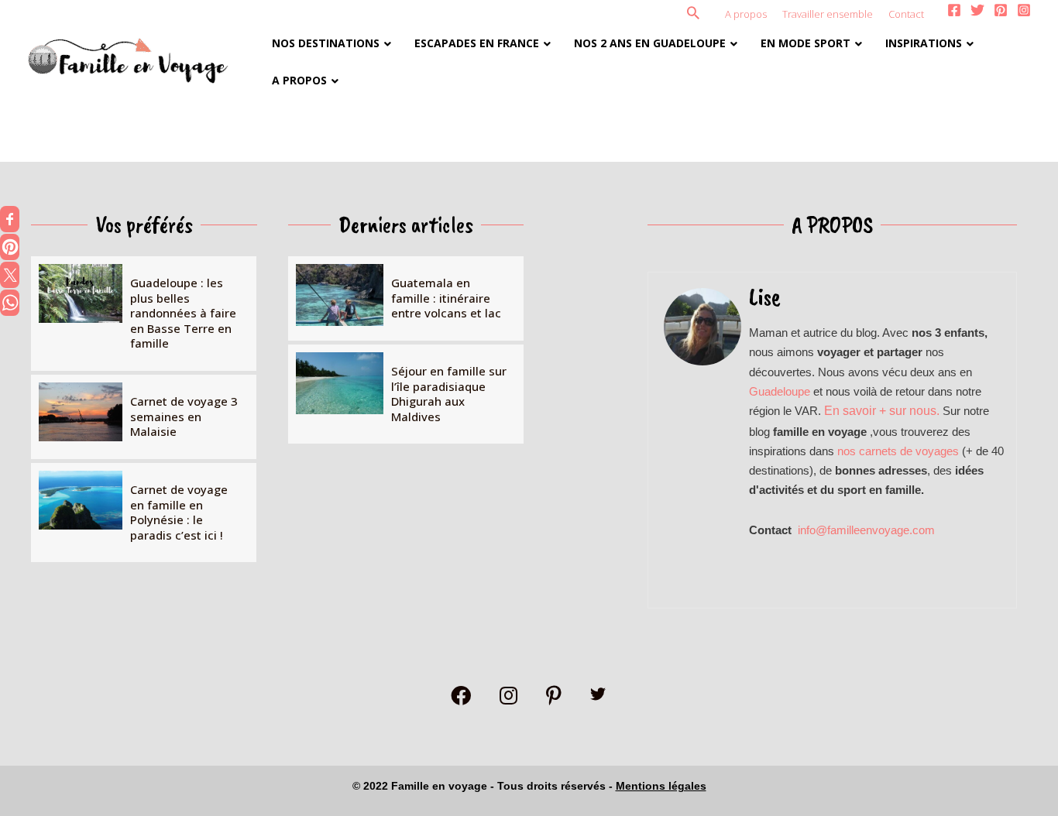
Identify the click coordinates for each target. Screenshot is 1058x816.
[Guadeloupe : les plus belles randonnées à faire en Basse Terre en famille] (143, 313)
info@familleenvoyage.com (866, 530)
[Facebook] (954, 10)
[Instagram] (1024, 10)
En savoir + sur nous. (883, 410)
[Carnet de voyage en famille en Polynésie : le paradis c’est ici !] (143, 512)
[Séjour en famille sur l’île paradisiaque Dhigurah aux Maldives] (406, 394)
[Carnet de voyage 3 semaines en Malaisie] (143, 417)
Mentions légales (661, 786)
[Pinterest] (1001, 10)
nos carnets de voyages (899, 451)
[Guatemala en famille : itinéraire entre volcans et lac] (406, 298)
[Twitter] (977, 10)
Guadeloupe (779, 391)
